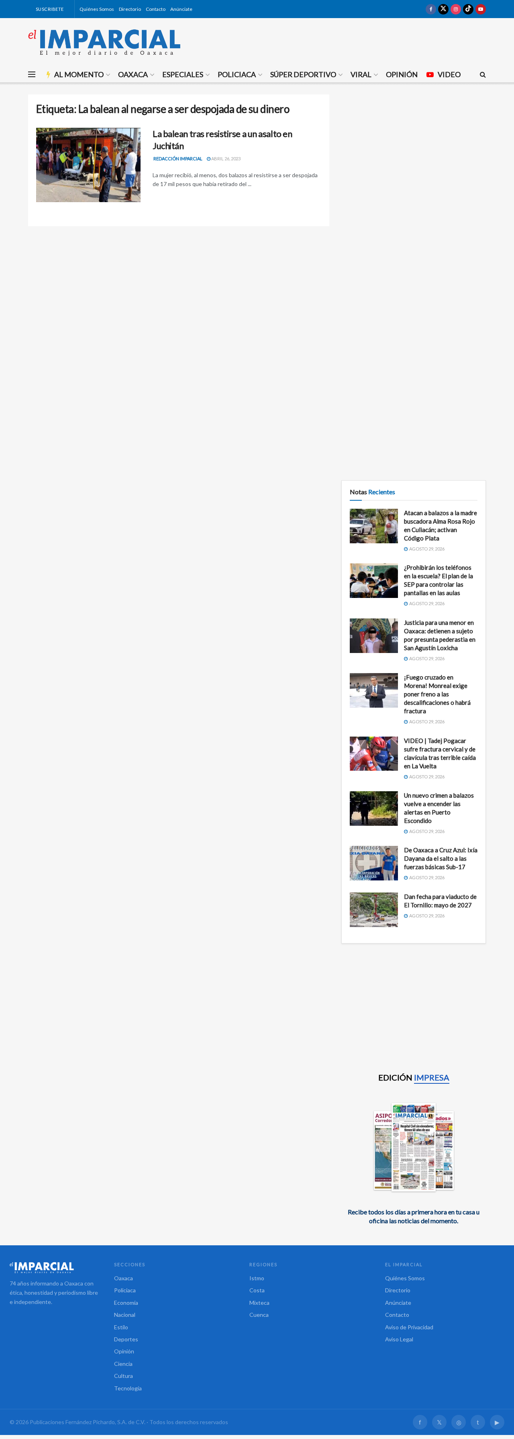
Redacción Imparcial (177, 158)
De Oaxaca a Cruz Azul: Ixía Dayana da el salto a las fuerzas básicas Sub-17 (440, 858)
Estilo (121, 1327)
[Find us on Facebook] (431, 9)
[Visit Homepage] (104, 42)
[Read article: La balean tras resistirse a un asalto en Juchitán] (88, 165)
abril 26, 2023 (225, 158)
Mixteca (259, 1302)
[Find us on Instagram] (456, 9)
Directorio (130, 9)
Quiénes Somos (97, 9)
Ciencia (123, 1363)
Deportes (126, 1339)
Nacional (124, 1314)
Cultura (123, 1375)
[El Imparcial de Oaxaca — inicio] (54, 1267)
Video (449, 74)
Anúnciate (181, 9)
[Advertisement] (413, 150)
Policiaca (237, 74)
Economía (126, 1302)
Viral (361, 74)
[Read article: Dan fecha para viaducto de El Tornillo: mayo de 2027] (374, 909)
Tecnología (128, 1388)
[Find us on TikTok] (468, 9)
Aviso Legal (399, 1339)
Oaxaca (133, 74)
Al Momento (79, 74)
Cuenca (259, 1314)
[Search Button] (483, 74)
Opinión (402, 74)
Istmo (256, 1278)
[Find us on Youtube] (480, 9)
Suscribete (49, 9)
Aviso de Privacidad (409, 1327)
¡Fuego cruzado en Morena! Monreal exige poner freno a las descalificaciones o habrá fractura (437, 693)
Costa (257, 1290)
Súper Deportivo (303, 74)
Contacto (155, 9)
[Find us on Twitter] (443, 9)
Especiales (182, 74)
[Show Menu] (31, 74)
